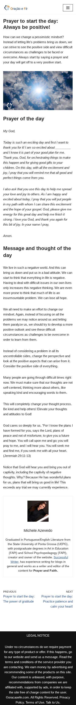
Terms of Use (35, 702)
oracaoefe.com (18, 697)
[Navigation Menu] (68, 7)
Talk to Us (53, 702)
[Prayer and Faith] (15, 8)
